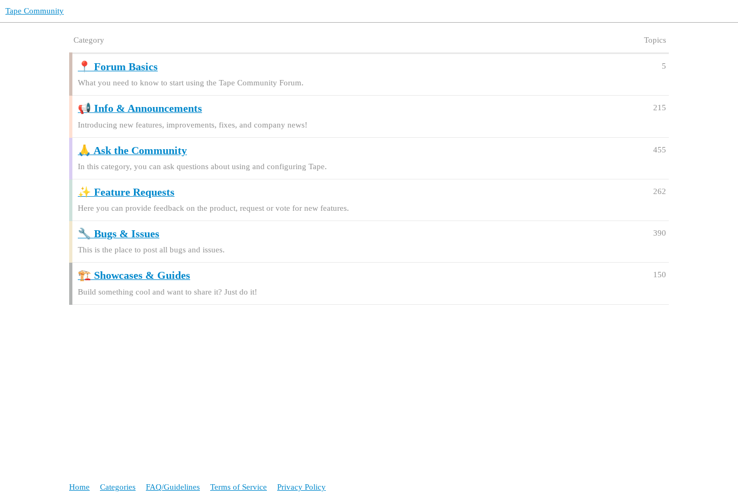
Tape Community (34, 10)
